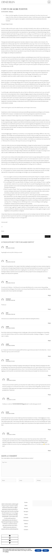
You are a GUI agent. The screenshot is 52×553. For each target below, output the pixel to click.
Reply (49, 257)
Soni (7, 246)
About (26, 526)
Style (26, 505)
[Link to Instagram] (10, 539)
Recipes (26, 511)
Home (26, 502)
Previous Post (5, 236)
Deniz (8, 379)
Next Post (47, 236)
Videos (26, 523)
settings (6, 551)
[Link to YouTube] (10, 541)
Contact (26, 529)
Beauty (26, 508)
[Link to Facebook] (10, 536)
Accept (38, 550)
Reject (45, 550)
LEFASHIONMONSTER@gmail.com (20, 404)
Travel (26, 514)
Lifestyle (26, 517)
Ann (7, 281)
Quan (7, 312)
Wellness (11, 11)
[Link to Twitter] (10, 543)
